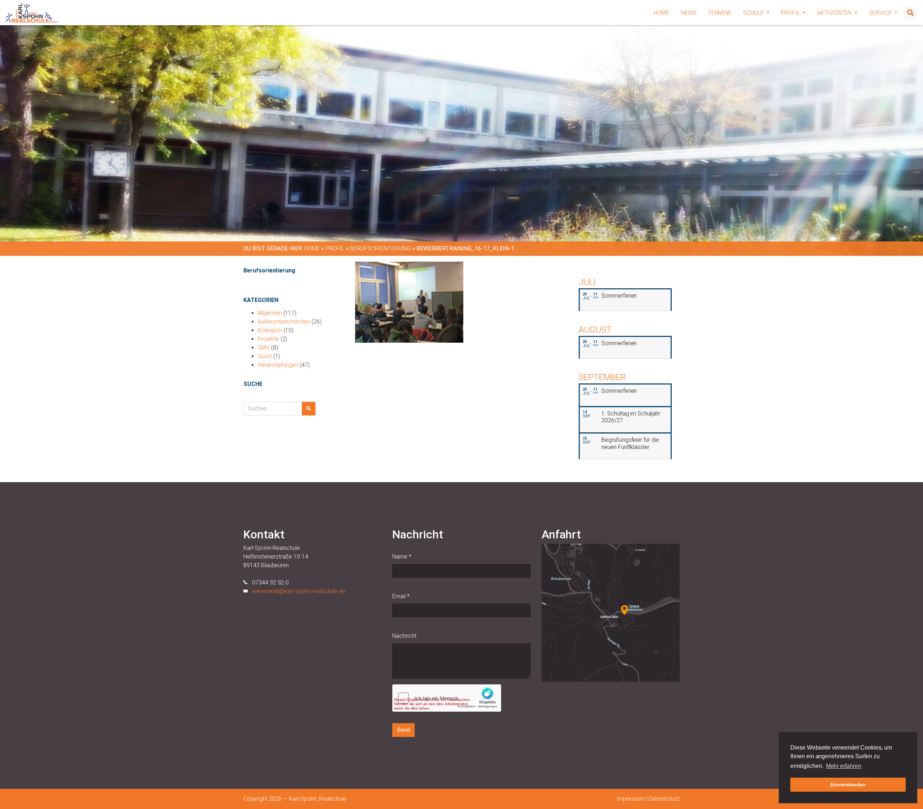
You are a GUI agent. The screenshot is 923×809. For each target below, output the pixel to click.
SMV (264, 347)
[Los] (308, 408)
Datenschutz (664, 798)
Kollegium (270, 330)
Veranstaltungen (278, 364)
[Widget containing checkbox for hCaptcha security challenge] (446, 698)
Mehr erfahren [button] (843, 766)
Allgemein (270, 313)
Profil (791, 12)
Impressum (631, 798)
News (689, 12)
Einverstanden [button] (848, 784)
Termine (720, 12)
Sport (265, 356)
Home (661, 12)
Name (401, 556)
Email (401, 596)
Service (881, 12)
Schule (754, 12)
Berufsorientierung (380, 248)
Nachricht (404, 635)
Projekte (268, 338)
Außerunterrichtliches (284, 321)
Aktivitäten (835, 12)
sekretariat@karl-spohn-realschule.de (298, 591)
